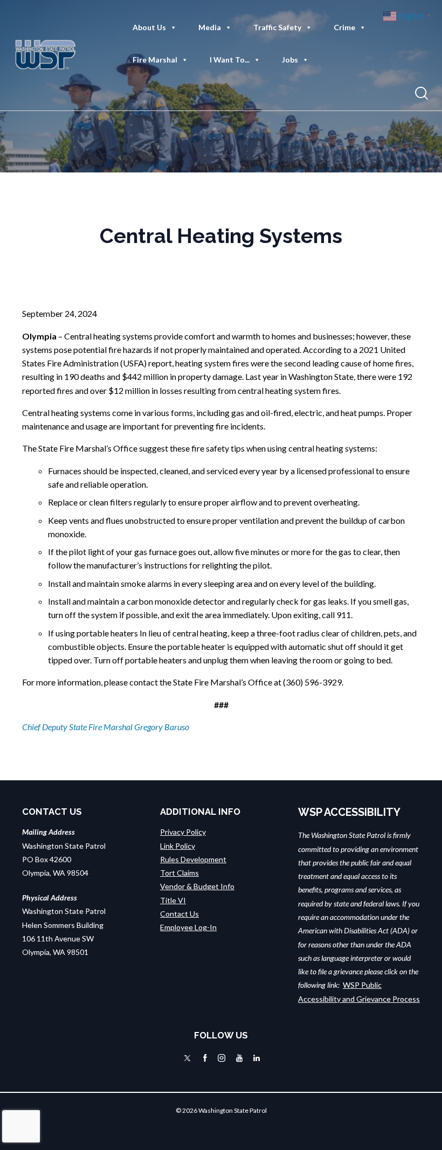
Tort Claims (179, 872)
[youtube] (239, 1058)
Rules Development (193, 859)
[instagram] (221, 1058)
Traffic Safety (277, 27)
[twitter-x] (187, 1058)
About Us (149, 27)
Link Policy (177, 845)
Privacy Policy (183, 831)
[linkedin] (256, 1058)
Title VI (173, 900)
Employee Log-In (188, 927)
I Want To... (230, 59)
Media (209, 27)
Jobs (290, 59)
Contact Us (179, 913)
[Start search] (421, 93)
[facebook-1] (205, 1058)
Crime (344, 27)
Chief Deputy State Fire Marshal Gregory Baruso (105, 727)
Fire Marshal (155, 59)
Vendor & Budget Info (197, 886)
